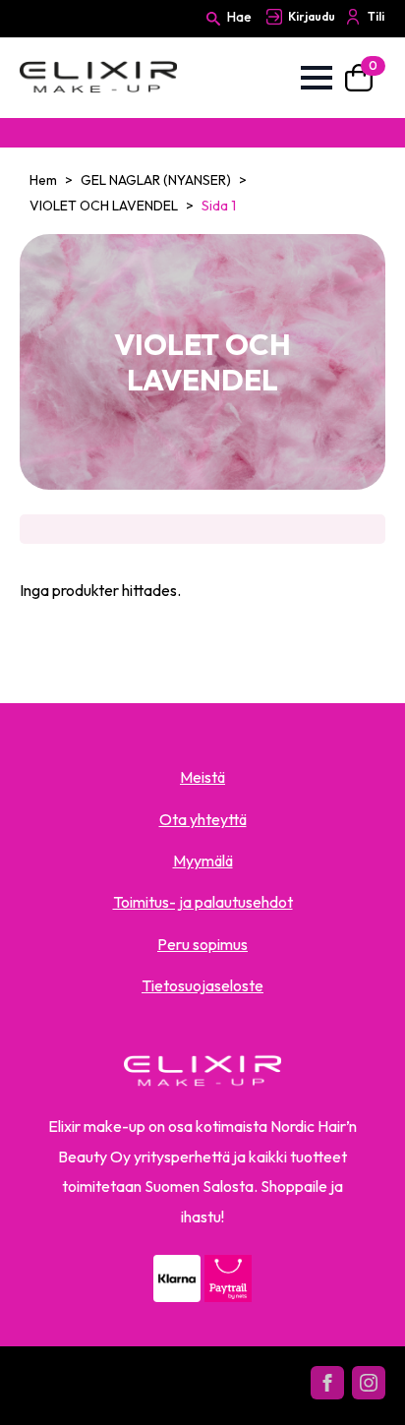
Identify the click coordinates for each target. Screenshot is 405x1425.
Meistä (202, 777)
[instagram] (368, 1382)
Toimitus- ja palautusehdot (203, 902)
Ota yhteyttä (203, 819)
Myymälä (203, 860)
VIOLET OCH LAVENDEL (103, 205)
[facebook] (327, 1382)
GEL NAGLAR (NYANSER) (156, 180)
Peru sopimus (202, 944)
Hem (43, 180)
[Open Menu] (316, 77)
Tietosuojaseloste (202, 985)
